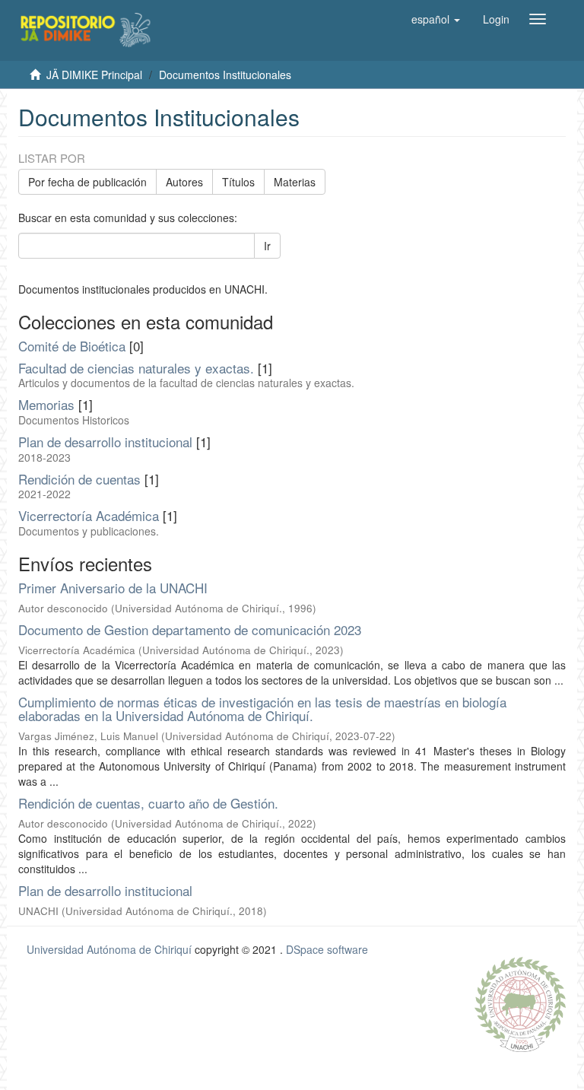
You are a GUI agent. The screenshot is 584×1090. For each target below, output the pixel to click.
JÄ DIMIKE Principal (94, 74)
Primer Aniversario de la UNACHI (113, 587)
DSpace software (327, 949)
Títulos (238, 181)
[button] (435, 19)
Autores (184, 181)
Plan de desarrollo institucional (105, 890)
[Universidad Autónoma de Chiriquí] (520, 1002)
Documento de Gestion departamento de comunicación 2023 (189, 629)
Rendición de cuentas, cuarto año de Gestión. (148, 802)
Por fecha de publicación (87, 181)
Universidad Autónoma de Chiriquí (109, 949)
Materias (295, 181)
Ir (267, 245)
